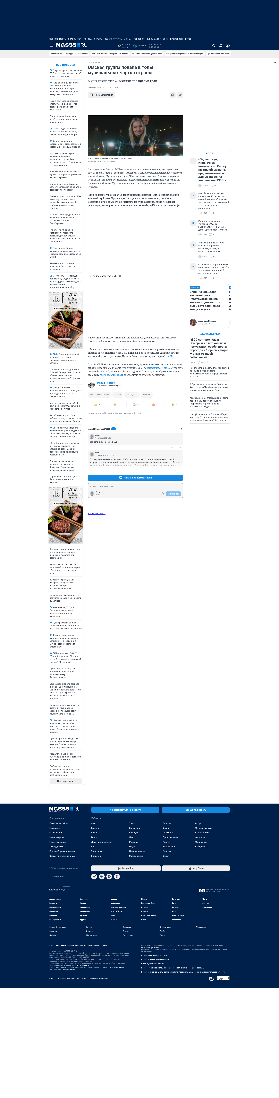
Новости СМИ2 (96, 513)
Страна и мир (202, 832)
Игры (188, 39)
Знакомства (74, 39)
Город (94, 837)
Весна (94, 832)
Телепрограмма (113, 39)
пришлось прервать (111, 374)
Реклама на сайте (58, 823)
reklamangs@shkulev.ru (150, 947)
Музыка (146, 395)
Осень (165, 828)
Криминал (134, 828)
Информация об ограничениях (154, 956)
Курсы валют (154, 39)
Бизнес (95, 828)
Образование (136, 856)
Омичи (118, 395)
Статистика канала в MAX (62, 856)
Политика (167, 832)
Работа (166, 842)
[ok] (117, 876)
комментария (103, 95)
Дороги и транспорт (101, 842)
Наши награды (57, 837)
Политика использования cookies (155, 960)
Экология (200, 837)
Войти (98, 495)
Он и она (166, 823)
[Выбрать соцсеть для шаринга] (180, 95)
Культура (133, 832)
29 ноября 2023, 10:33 (97, 87)
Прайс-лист (55, 828)
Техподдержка (56, 846)
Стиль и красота (203, 828)
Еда (93, 846)
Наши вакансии (57, 842)
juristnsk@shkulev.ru (116, 967)
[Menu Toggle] (51, 46)
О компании (55, 832)
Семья (165, 856)
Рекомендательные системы (153, 964)
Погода (88, 39)
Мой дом (133, 842)
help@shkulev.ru (68, 969)
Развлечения (169, 846)
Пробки (140, 45)
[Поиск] (213, 46)
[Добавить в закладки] (173, 95)
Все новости (65, 64)
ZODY (165, 39)
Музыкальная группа (99, 395)
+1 (171, 471)
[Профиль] (227, 46)
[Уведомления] (220, 46)
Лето (131, 837)
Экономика (201, 842)
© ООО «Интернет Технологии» (95, 978)
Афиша (128, 39)
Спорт (198, 823)
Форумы (98, 39)
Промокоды (176, 39)
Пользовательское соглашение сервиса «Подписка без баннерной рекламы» (173, 968)
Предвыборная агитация (62, 851)
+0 (171, 447)
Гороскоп (139, 39)
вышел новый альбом (159, 367)
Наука (132, 846)
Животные (96, 851)
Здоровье (96, 856)
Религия (166, 851)
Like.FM (168, 356)
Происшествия (170, 837)
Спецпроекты (202, 846)
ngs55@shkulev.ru (82, 965)
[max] (109, 876)
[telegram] (94, 876)
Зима (132, 823)
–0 (179, 447)
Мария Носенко (106, 382)
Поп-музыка (132, 395)
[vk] (102, 876)
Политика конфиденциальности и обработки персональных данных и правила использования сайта (183, 972)
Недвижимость (57, 39)
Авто (93, 823)
